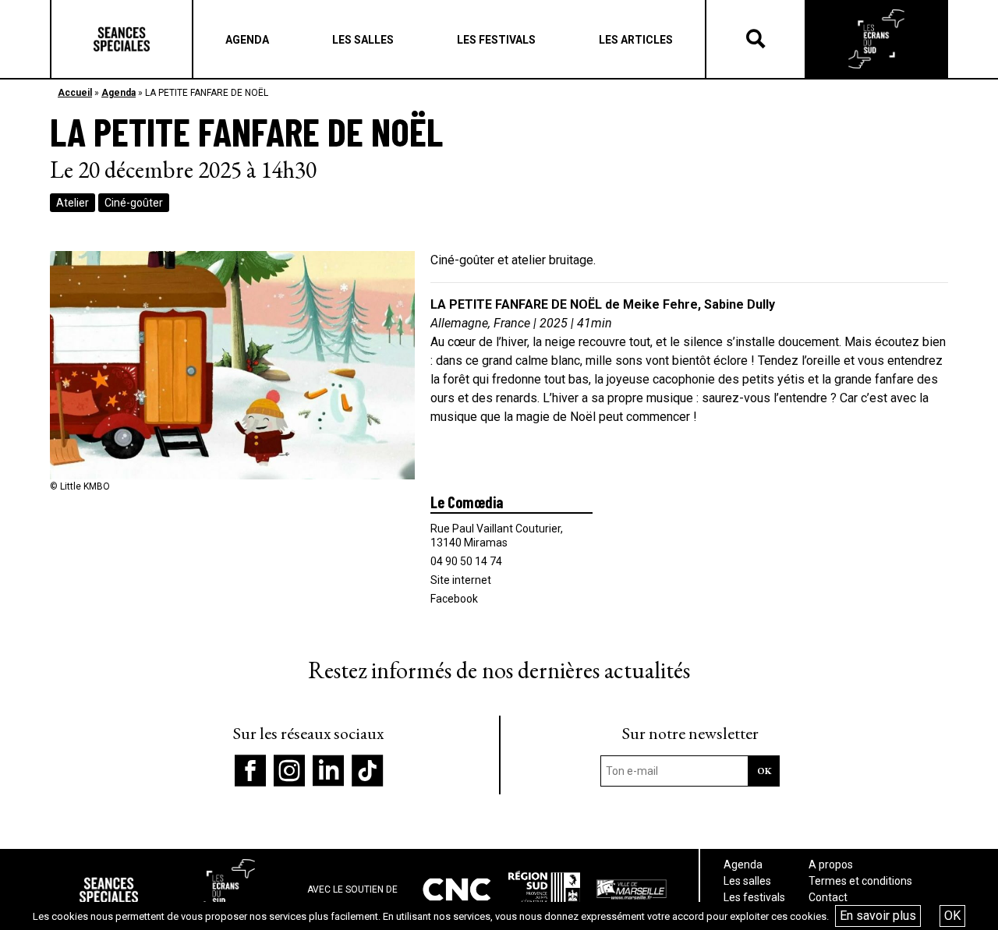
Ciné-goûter (133, 202)
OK (952, 915)
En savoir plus (878, 915)
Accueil (75, 92)
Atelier (72, 202)
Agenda (118, 92)
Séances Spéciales (121, 39)
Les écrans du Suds (876, 39)
